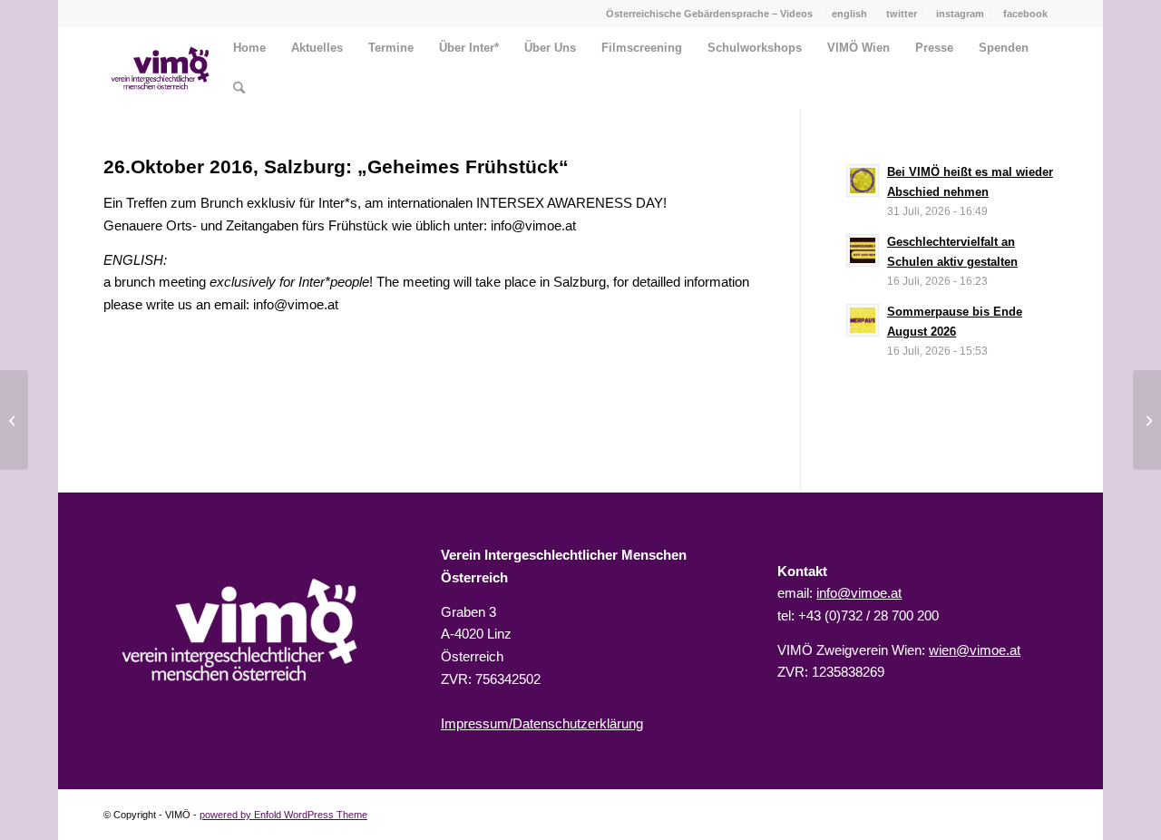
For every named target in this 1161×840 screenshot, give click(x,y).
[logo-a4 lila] (160, 68)
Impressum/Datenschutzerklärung (542, 723)
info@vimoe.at (859, 593)
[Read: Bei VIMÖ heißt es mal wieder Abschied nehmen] (862, 180)
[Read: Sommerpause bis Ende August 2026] (862, 320)
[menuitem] (710, 13)
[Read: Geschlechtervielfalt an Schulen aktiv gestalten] (862, 250)
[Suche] (239, 89)
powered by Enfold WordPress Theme (283, 814)
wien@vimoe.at (974, 650)
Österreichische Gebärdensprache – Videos (709, 13)
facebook (1025, 13)
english (849, 13)
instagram (960, 13)
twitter (901, 13)
